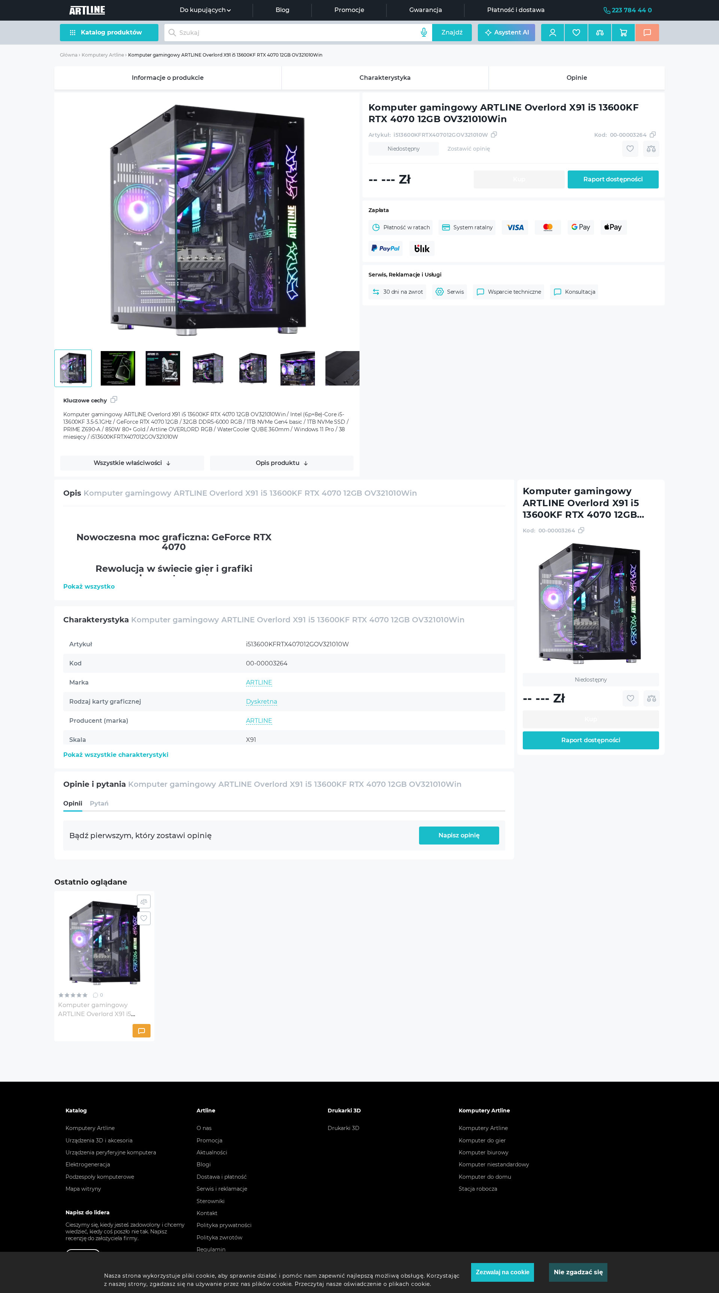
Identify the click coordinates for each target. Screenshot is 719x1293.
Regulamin (211, 1249)
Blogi (204, 1164)
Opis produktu (278, 462)
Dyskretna (261, 701)
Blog (282, 9)
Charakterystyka (385, 77)
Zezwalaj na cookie (503, 1272)
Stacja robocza (478, 1188)
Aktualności (212, 1152)
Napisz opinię (459, 835)
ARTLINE (259, 682)
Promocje (349, 9)
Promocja (209, 1140)
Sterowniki (211, 1201)
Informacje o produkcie (168, 77)
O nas (204, 1128)
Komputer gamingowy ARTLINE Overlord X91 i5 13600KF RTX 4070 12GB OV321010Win (225, 55)
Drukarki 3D (344, 1128)
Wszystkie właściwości (128, 462)
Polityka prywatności (224, 1225)
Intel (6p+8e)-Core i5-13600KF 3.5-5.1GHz (305, 758)
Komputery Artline (103, 55)
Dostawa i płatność (222, 1176)
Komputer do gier (482, 1140)
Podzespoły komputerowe (100, 1176)
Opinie (577, 77)
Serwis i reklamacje (222, 1188)
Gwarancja (425, 9)
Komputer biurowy (484, 1152)
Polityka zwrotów (219, 1237)
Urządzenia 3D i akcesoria (99, 1140)
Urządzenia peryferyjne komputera (111, 1152)
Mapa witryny (83, 1188)
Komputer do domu (485, 1176)
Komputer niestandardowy (494, 1164)
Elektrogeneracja (88, 1164)
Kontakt (207, 1213)
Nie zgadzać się (578, 1272)
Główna (69, 55)
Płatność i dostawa (516, 9)
